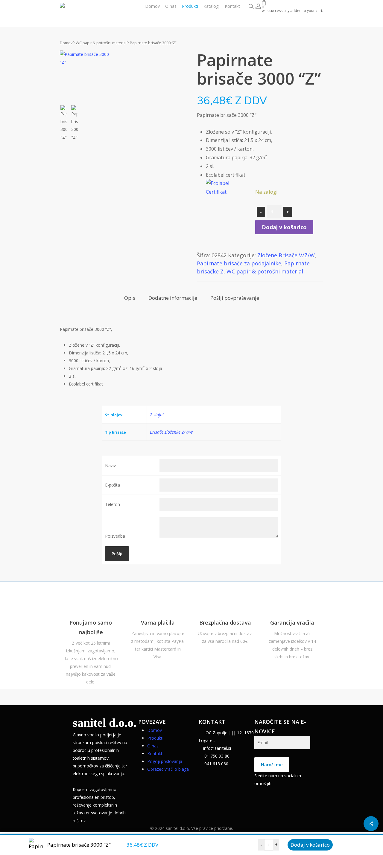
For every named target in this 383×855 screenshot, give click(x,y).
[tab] (129, 298)
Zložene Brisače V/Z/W (286, 255)
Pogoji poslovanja (164, 761)
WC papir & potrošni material (101, 42)
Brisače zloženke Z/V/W (171, 432)
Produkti (155, 738)
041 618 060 (215, 764)
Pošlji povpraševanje (234, 297)
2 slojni (157, 414)
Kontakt (154, 753)
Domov (66, 42)
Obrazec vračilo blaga (168, 769)
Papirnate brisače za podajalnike (239, 263)
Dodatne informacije (172, 297)
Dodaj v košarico (310, 844)
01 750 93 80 (216, 756)
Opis (129, 297)
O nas (153, 746)
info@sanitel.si (217, 748)
